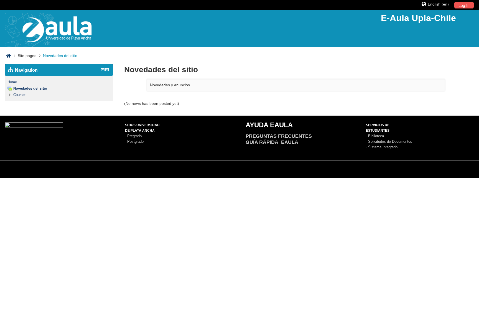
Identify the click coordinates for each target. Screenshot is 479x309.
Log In (464, 5)
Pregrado (134, 136)
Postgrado (135, 141)
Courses (20, 95)
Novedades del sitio (60, 55)
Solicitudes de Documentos (390, 141)
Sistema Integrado (383, 147)
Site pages (27, 55)
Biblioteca (376, 136)
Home (12, 82)
